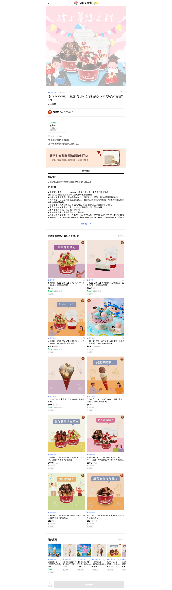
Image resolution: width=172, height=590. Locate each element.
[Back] (48, 2)
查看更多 (84, 223)
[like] (83, 280)
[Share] (122, 91)
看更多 (120, 236)
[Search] (123, 2)
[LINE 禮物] (86, 3)
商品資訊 (86, 170)
